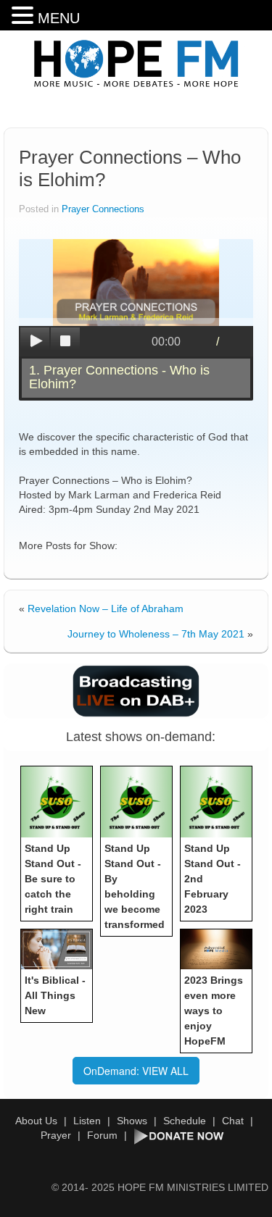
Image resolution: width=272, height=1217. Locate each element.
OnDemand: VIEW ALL (136, 1070)
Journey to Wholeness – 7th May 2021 (155, 634)
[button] (25, 15)
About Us (36, 1120)
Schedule (184, 1120)
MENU (59, 18)
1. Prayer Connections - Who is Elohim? (119, 377)
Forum (102, 1135)
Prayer (56, 1135)
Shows (132, 1120)
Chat (233, 1120)
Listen (87, 1120)
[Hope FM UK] (136, 64)
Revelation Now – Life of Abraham (106, 608)
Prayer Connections (103, 209)
